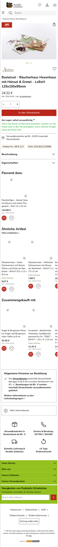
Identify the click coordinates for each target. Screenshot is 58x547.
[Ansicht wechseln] (7, 25)
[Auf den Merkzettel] (54, 69)
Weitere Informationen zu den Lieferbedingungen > (19, 397)
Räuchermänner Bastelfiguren (15, 19)
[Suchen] (11, 13)
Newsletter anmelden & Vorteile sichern (21, 492)
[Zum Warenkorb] (54, 5)
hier (30, 536)
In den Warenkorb (29, 112)
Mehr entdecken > (10, 232)
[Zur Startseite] (14, 5)
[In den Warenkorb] (4, 218)
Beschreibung (9, 154)
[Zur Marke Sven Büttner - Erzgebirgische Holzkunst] (8, 70)
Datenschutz (31, 509)
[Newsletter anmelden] (53, 497)
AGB (43, 509)
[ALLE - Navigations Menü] (3, 13)
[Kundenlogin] (47, 5)
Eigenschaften (10, 162)
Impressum (15, 509)
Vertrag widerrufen (29, 521)
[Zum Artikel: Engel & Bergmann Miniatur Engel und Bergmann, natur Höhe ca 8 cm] (14, 318)
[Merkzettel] (39, 5)
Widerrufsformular (37, 515)
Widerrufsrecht (17, 515)
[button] (54, 24)
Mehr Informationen (19, 410)
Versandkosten (25, 96)
